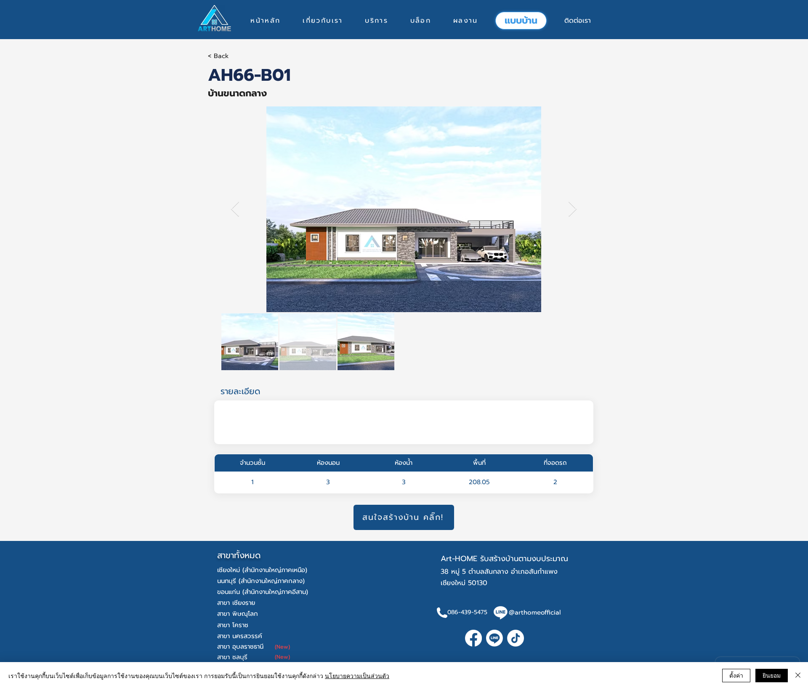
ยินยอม (772, 675)
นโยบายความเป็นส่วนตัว (357, 675)
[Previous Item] (235, 209)
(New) (282, 647)
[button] (376, 20)
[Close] (798, 675)
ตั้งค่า (736, 675)
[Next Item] (572, 209)
